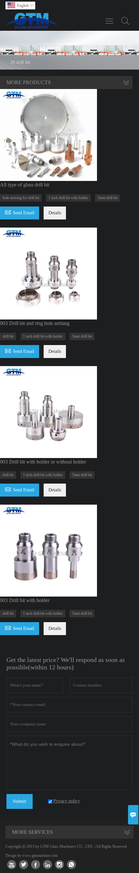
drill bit (8, 336)
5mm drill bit (107, 198)
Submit (19, 801)
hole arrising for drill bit (21, 198)
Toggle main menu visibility (109, 20)
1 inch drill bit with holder (68, 198)
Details (54, 212)
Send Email (19, 211)
